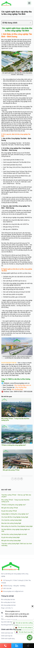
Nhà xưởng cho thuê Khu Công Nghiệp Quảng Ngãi (16, 526)
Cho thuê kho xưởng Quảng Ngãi (11, 520)
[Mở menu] (29, 3)
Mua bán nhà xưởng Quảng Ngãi (11, 523)
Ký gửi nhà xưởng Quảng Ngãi (10, 537)
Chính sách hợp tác (6, 636)
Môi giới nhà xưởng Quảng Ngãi (11, 540)
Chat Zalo (17, 645)
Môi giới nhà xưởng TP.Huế (11, 470)
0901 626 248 (7, 588)
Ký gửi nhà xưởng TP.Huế (9, 511)
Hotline (5, 645)
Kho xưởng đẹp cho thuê (8, 602)
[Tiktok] (28, 645)
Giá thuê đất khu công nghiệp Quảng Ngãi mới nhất (15, 530)
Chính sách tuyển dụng (8, 638)
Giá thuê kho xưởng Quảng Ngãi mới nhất (14, 534)
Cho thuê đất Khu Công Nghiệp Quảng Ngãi (14, 517)
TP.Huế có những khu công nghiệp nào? (13, 445)
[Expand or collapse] (30, 22)
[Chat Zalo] (17, 645)
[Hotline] (5, 645)
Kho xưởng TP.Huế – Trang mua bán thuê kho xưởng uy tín (15, 501)
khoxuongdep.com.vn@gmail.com (13, 591)
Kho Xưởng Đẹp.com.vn (22, 385)
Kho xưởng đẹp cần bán (8, 599)
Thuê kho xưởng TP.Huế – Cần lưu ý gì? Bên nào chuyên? (16, 496)
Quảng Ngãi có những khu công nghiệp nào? (15, 514)
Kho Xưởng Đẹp (20, 387)
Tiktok (28, 645)
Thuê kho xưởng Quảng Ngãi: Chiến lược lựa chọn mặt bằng (16, 544)
